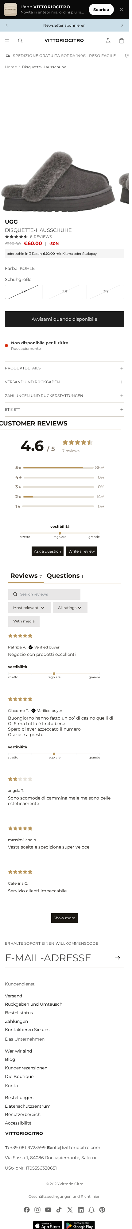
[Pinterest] (102, 1209)
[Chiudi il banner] (121, 9)
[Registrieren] (117, 957)
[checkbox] (24, 621)
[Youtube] (48, 1209)
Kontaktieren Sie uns (27, 1029)
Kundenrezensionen (26, 1068)
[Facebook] (26, 1209)
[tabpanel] (64, 758)
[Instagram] (37, 1209)
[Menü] (7, 41)
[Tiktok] (59, 1209)
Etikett (12, 409)
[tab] (64, 576)
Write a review (81, 551)
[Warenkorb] (121, 40)
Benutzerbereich (23, 1114)
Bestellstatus (19, 1012)
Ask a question (47, 551)
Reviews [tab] (26, 575)
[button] (59, 468)
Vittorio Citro (71, 1184)
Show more (64, 918)
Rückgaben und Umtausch (33, 1004)
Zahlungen (16, 1021)
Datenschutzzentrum (28, 1106)
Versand (13, 996)
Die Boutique (19, 1076)
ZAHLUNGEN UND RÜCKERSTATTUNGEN (44, 395)
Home (11, 67)
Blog (10, 1059)
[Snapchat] (91, 1209)
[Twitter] (70, 1209)
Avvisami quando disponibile (64, 319)
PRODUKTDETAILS (23, 368)
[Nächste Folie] (122, 25)
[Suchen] (20, 40)
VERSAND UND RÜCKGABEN (32, 382)
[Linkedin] (80, 1209)
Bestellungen (19, 1097)
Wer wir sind (18, 1051)
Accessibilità (18, 1123)
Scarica (101, 9)
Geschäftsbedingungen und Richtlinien (64, 1196)
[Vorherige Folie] (7, 25)
